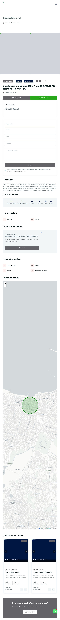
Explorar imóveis (30, 612)
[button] (5, 283)
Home (6, 23)
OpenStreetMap (48, 528)
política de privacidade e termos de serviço (16, 171)
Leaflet (41, 528)
